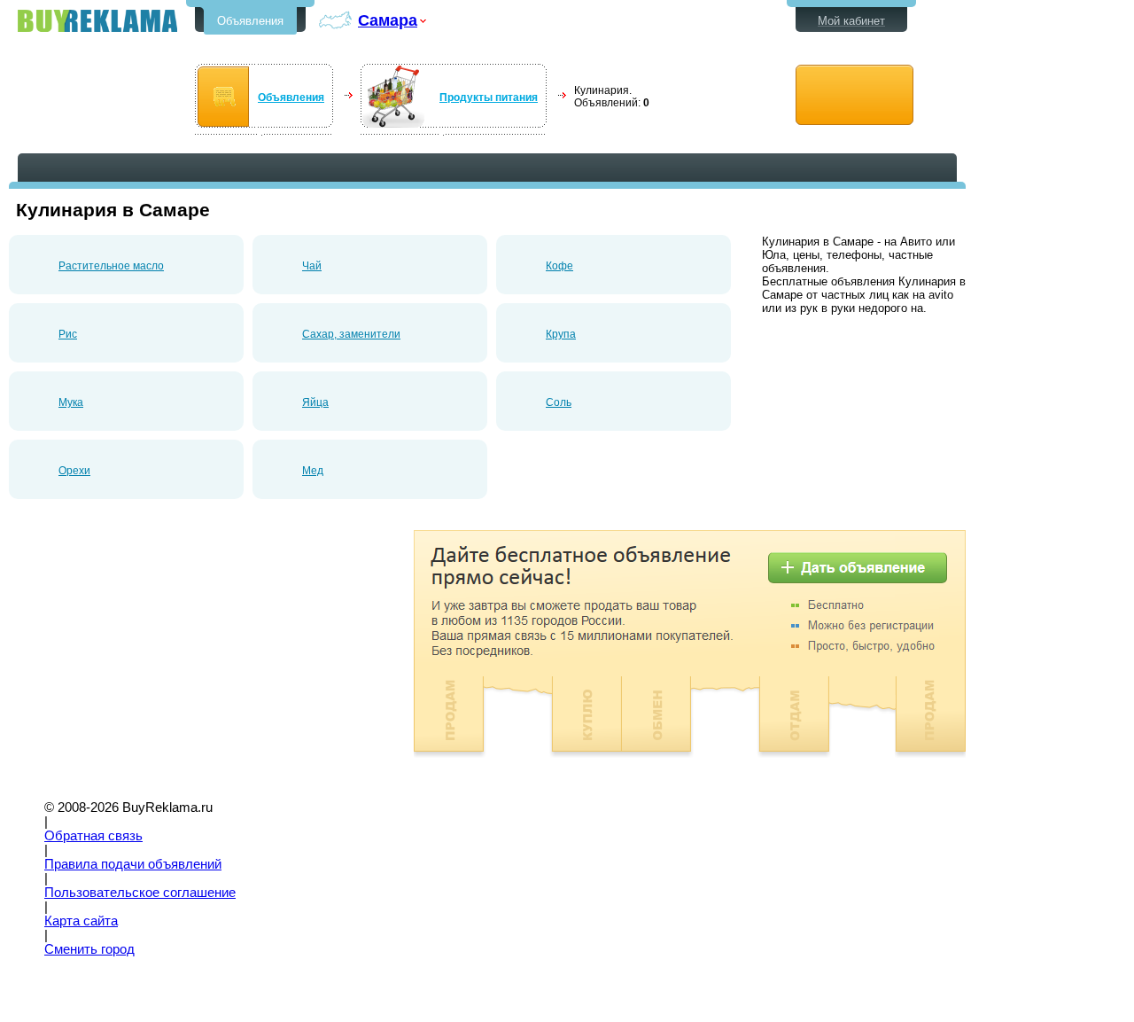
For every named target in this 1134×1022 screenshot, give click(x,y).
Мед (312, 470)
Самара (387, 20)
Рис (67, 334)
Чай (312, 266)
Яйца (315, 402)
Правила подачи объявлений (132, 864)
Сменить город (89, 949)
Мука (70, 402)
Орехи (74, 470)
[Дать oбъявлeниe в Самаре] (854, 95)
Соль (558, 402)
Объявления (250, 20)
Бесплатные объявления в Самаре (97, 21)
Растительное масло (111, 266)
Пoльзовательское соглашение (140, 892)
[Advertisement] (158, 654)
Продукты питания (488, 97)
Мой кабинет (851, 20)
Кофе (559, 266)
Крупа (561, 334)
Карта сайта (81, 921)
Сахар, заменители (351, 334)
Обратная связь (93, 836)
